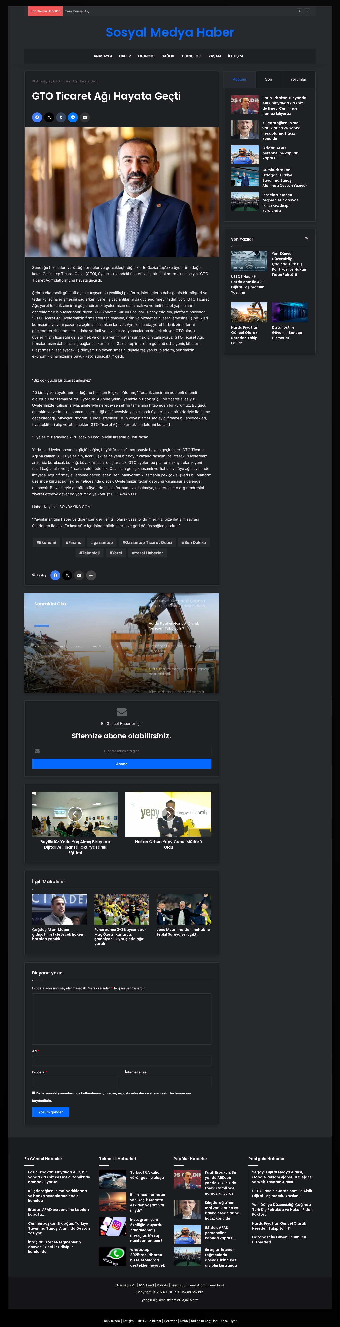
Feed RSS (178, 1285)
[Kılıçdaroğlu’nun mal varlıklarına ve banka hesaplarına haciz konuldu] (245, 129)
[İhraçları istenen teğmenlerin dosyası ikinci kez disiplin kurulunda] (245, 201)
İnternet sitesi (136, 1072)
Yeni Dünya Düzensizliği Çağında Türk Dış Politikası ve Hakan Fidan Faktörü (123, 11)
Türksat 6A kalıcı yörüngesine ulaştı (147, 1175)
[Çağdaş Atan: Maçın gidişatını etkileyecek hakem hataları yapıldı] (59, 909)
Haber (125, 56)
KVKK (184, 1321)
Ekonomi (146, 56)
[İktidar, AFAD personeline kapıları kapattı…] (245, 154)
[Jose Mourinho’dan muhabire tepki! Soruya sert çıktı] (184, 909)
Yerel (117, 552)
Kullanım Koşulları (204, 1321)
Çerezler (170, 1321)
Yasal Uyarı (229, 1321)
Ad (35, 1051)
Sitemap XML (126, 1285)
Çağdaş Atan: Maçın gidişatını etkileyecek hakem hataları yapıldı (58, 934)
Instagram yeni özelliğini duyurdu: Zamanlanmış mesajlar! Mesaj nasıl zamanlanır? (146, 1230)
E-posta (39, 1072)
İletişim (235, 56)
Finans (74, 542)
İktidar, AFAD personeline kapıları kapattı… (280, 153)
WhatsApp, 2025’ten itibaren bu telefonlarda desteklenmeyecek (147, 1257)
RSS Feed (146, 1285)
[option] (121, 643)
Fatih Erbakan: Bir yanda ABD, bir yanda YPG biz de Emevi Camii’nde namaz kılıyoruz (284, 105)
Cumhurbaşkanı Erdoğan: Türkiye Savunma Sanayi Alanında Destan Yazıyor (284, 177)
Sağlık (168, 56)
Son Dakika (195, 542)
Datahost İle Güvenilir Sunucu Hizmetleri (287, 332)
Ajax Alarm (190, 1300)
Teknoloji (191, 56)
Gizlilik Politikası (149, 1321)
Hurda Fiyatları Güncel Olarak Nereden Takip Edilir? (76, 638)
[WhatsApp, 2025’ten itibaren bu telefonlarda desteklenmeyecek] (112, 1256)
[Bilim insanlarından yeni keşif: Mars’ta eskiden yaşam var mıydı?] (112, 1201)
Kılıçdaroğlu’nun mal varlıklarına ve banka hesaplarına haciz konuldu (281, 130)
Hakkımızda (111, 1321)
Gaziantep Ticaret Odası (148, 542)
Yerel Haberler (149, 552)
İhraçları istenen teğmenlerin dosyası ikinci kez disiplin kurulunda (281, 202)
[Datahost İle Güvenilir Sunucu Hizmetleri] (290, 312)
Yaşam (214, 56)
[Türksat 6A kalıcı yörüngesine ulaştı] (112, 1179)
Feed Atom (196, 1285)
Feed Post (216, 1285)
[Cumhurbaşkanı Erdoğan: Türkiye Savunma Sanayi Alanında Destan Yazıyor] (245, 176)
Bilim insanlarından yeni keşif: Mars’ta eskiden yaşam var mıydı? (147, 1202)
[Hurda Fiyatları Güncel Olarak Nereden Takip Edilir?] (249, 312)
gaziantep (103, 542)
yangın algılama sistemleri (161, 1300)
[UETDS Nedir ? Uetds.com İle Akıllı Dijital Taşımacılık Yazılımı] (249, 261)
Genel (41, 624)
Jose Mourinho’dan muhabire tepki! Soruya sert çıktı (183, 932)
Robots (162, 1285)
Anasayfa (103, 56)
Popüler (240, 79)
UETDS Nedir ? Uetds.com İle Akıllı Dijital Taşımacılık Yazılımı (248, 284)
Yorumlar (298, 79)
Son (268, 79)
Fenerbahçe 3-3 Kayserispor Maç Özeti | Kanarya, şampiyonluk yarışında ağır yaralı (120, 936)
